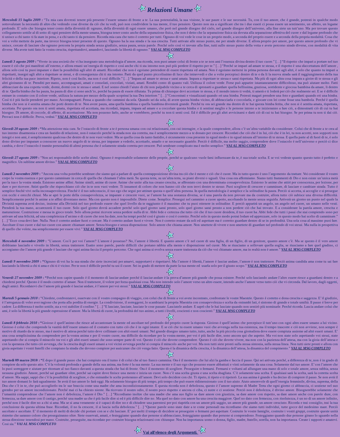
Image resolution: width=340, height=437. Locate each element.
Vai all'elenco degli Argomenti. (170, 432)
